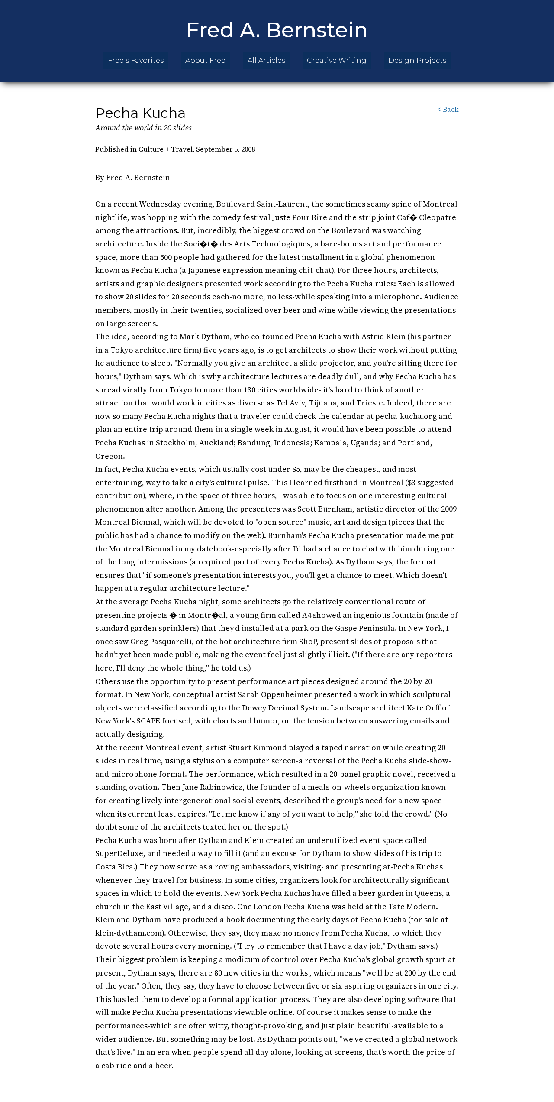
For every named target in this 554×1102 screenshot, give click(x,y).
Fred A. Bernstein (277, 29)
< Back (448, 109)
